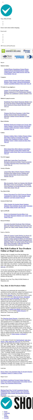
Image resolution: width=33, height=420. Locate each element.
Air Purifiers (11, 237)
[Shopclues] (6, 16)
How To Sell (12, 390)
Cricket (26, 215)
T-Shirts (16, 140)
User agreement (13, 371)
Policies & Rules (15, 391)
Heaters (12, 241)
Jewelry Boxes (21, 175)
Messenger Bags (14, 163)
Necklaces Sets (8, 173)
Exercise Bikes (21, 214)
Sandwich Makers (18, 238)
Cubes (28, 196)
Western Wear (8, 139)
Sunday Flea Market (15, 309)
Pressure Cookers (8, 238)
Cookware (16, 126)
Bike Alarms (11, 187)
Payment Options (19, 380)
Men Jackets (19, 240)
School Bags (22, 163)
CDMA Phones (8, 72)
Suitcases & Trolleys (15, 162)
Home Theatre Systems (22, 90)
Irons (8, 240)
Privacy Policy (4, 371)
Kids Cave (17, 341)
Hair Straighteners (22, 114)
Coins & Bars (7, 171)
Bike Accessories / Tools (10, 183)
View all (14, 74)
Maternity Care (8, 197)
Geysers (27, 116)
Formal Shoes (18, 150)
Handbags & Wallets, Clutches (20, 139)
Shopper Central (4, 376)
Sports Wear (25, 137)
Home (5, 411)
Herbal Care (7, 227)
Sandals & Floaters (9, 150)
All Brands (23, 334)
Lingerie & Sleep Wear (24, 140)
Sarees (11, 140)
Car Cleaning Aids (22, 183)
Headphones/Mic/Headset (22, 237)
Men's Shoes (7, 243)
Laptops (6, 80)
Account (6, 418)
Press (20, 373)
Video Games (12, 82)
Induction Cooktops (9, 116)
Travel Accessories (26, 162)
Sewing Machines (20, 116)
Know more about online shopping (10, 27)
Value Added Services (18, 72)
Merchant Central (4, 386)
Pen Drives (12, 103)
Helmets (30, 183)
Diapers (6, 194)
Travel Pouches (22, 160)
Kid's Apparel (16, 197)
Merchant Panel (5, 390)
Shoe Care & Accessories (24, 152)
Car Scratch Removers (20, 186)
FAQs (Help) (24, 381)
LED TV (12, 240)
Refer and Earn (18, 245)
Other (6, 341)
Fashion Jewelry (16, 173)
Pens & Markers (14, 206)
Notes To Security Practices (25, 371)
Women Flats (25, 150)
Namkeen (26, 204)
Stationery (6, 206)
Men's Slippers (19, 149)
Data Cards (23, 83)
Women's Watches (25, 171)
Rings (15, 175)
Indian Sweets (14, 207)
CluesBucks (11, 380)
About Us (10, 373)
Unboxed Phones (8, 70)
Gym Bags (7, 163)
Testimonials (4, 393)
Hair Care (6, 225)
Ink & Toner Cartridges (24, 80)
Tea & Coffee (22, 206)
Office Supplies (8, 204)
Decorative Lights (16, 243)
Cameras (21, 93)
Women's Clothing (9, 136)
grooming (9, 295)
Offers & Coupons (9, 235)
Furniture (10, 126)
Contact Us (16, 373)
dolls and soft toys (18, 297)
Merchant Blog (20, 393)
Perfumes (10, 186)
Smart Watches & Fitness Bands (12, 105)
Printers (11, 80)
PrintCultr (11, 341)
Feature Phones (24, 69)
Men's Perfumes (26, 224)
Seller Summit (11, 393)
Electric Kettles (13, 114)
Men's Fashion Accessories (14, 137)
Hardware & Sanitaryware (17, 124)
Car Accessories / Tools (20, 184)
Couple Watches (18, 235)
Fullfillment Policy (6, 391)
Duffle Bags (7, 160)
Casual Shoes (26, 149)
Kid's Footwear (22, 194)
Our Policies (4, 380)
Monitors (6, 82)
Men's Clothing (18, 136)
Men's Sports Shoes (9, 149)
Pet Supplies (16, 204)
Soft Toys (15, 196)
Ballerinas (6, 152)
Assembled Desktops (14, 83)
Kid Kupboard (20, 340)
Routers (15, 80)
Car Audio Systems (19, 241)
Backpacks (21, 102)
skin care (3, 267)
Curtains (21, 127)
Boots (15, 152)
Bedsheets (6, 124)
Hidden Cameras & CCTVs (11, 92)
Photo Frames (28, 241)
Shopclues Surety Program (10, 318)
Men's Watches (16, 171)
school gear (7, 298)
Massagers (13, 215)
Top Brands (11, 245)
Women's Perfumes (15, 225)
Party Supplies (22, 196)
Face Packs (23, 225)
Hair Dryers (12, 113)
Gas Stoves (26, 235)
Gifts (19, 207)
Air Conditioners (13, 93)
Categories (7, 413)
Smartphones (16, 69)
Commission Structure (22, 390)
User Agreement (9, 383)
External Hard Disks (21, 103)
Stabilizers (7, 241)
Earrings (11, 175)
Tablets (27, 70)
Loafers (12, 152)
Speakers (26, 93)
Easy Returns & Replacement (12, 381)
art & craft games (14, 298)
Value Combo (14, 227)
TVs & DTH (12, 90)
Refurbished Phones (19, 70)
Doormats (16, 127)
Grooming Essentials (9, 224)
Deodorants (18, 224)
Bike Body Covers (9, 184)
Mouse (29, 103)
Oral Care (29, 225)
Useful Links (3, 368)
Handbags (6, 140)
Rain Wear (24, 243)
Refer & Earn (17, 383)
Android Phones (8, 69)
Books (21, 204)
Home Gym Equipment (10, 214)
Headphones (7, 102)
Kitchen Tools (23, 126)
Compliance (4, 373)
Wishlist (6, 416)
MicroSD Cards (25, 105)
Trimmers (6, 113)
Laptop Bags (14, 160)
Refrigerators (22, 92)
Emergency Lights (21, 113)
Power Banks (14, 102)
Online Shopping (21, 310)
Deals (5, 414)
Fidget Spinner (15, 334)
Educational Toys (13, 194)
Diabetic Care (20, 215)
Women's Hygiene (23, 227)
